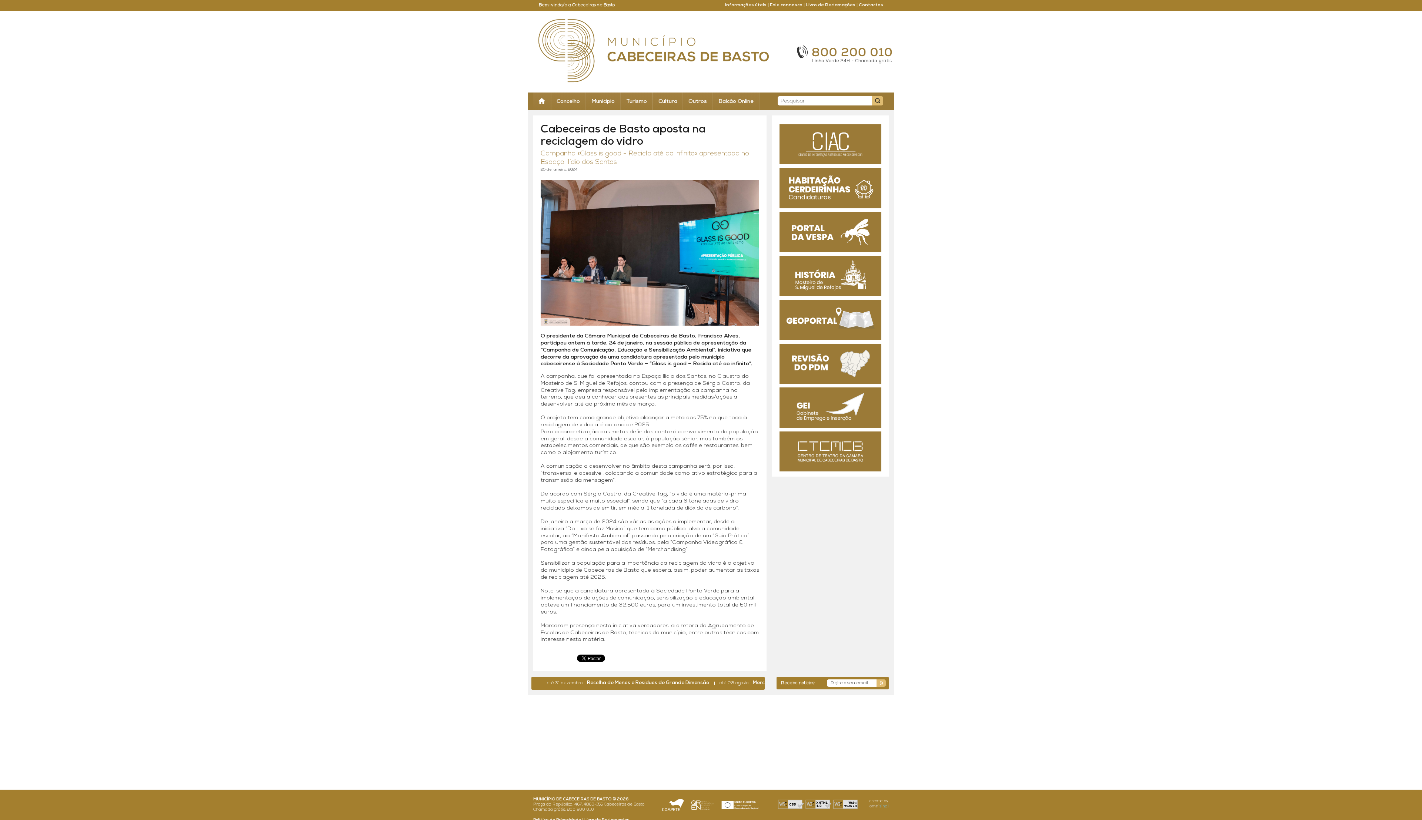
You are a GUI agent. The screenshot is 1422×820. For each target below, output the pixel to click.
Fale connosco (786, 5)
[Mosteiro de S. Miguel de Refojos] (830, 276)
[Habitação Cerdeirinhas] (830, 188)
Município (603, 101)
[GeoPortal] (830, 320)
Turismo (636, 101)
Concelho (568, 101)
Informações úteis (746, 5)
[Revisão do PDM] (830, 364)
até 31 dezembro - (598, 683)
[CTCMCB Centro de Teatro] (830, 451)
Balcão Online (736, 101)
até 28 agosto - (746, 683)
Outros (697, 101)
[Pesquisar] (877, 100)
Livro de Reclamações (830, 5)
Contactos (871, 5)
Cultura (667, 101)
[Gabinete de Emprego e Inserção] (830, 407)
